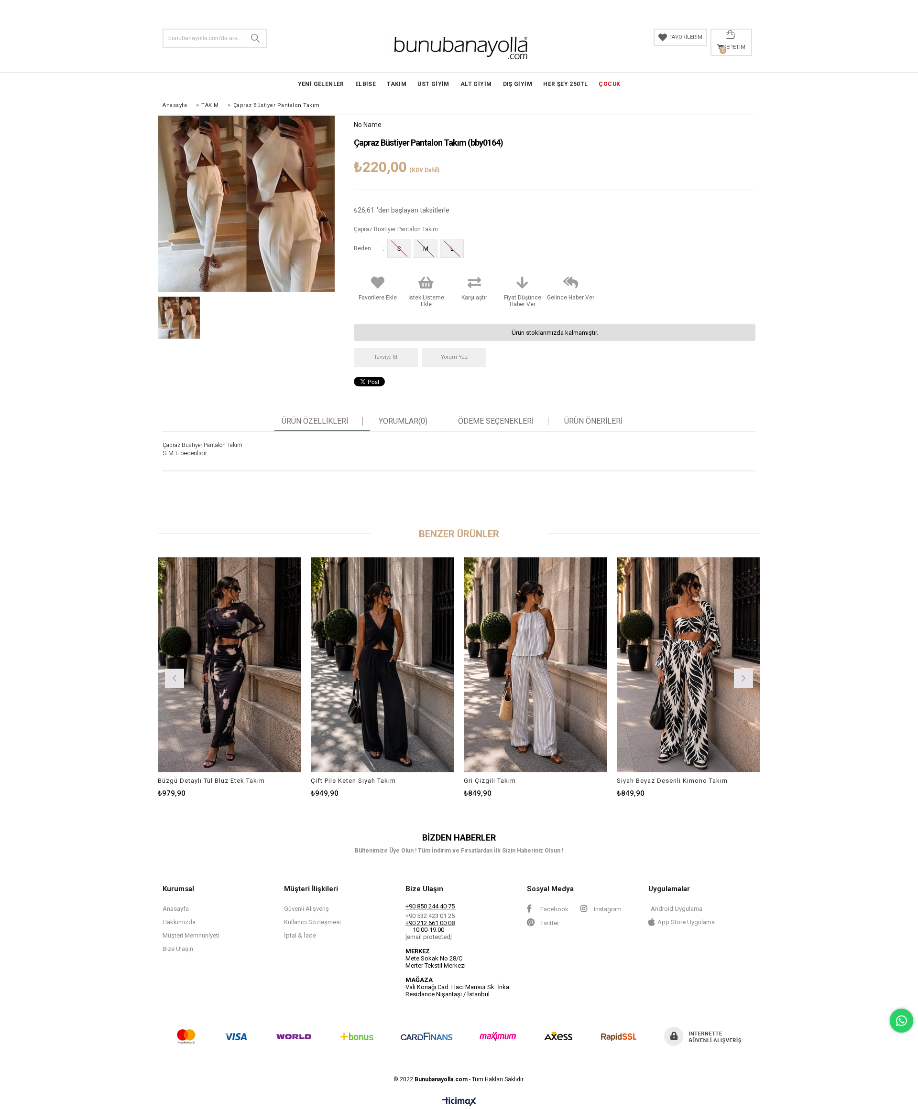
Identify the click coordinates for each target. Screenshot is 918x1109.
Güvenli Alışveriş (306, 908)
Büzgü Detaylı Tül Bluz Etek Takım (211, 780)
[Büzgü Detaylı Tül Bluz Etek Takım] (229, 664)
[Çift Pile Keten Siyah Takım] (382, 664)
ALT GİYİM (476, 84)
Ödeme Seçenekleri (496, 421)
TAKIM (396, 84)
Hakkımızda (179, 922)
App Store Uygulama (686, 922)
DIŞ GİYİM (518, 84)
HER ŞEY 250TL (565, 84)
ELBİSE (365, 84)
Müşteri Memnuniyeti (191, 935)
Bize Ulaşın (178, 948)
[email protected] (428, 936)
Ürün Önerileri (593, 421)
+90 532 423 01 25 (430, 915)
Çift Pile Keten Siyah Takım (353, 780)
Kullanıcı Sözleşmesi (312, 922)
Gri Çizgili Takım (490, 780)
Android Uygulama (676, 908)
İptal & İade (300, 935)
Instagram (607, 909)
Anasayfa (176, 908)
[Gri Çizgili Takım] (535, 664)
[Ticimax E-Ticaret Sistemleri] (459, 1102)
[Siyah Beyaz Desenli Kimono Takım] (688, 664)
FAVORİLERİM (685, 37)
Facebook (553, 909)
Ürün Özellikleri (315, 421)
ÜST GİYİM (433, 84)
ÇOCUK (609, 84)
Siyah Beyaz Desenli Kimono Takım (672, 780)
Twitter (549, 923)
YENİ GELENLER (321, 84)
